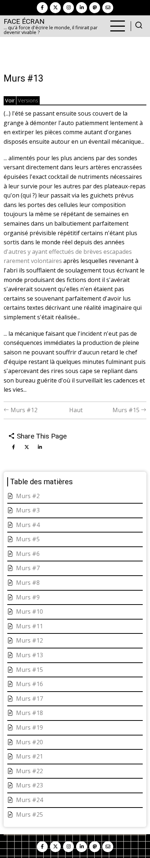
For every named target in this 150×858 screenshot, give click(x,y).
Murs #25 (29, 814)
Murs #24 (29, 800)
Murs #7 (28, 568)
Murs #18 (29, 713)
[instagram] (68, 7)
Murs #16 (29, 684)
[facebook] (42, 7)
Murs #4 (28, 525)
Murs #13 (29, 655)
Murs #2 (28, 496)
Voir (10, 100)
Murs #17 (29, 699)
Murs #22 (29, 771)
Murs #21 (29, 756)
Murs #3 (28, 510)
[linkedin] (81, 7)
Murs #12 (23, 410)
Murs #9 (28, 597)
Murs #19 (29, 727)
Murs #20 (29, 742)
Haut (76, 410)
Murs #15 (126, 410)
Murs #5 (28, 539)
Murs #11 (29, 626)
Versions (28, 100)
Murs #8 (28, 583)
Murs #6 (28, 554)
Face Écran (24, 21)
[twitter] (55, 7)
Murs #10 (29, 611)
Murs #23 (29, 785)
